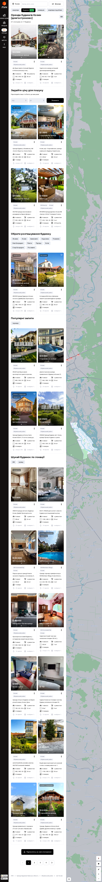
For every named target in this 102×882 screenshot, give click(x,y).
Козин (15, 61)
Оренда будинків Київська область (27, 876)
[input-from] (19, 100)
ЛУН (12, 876)
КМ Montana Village (46, 567)
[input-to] (37, 100)
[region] (84, 441)
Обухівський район (47, 876)
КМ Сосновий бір (19, 567)
